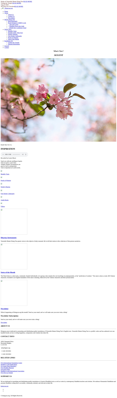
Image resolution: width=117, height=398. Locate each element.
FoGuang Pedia (5, 369)
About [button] (6, 13)
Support (6, 46)
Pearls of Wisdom (13, 37)
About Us (11, 14)
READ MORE (27, 1)
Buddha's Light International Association (12, 371)
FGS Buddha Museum (7, 368)
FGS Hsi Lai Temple (7, 373)
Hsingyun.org (8, 8)
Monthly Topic (12, 31)
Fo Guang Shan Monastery (8, 366)
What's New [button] (8, 29)
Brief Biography (12, 21)
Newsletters (11, 18)
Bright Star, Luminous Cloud (17, 28)
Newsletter (4, 309)
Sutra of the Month (13, 39)
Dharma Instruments (14, 44)
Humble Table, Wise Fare (15, 33)
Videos (3, 206)
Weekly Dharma (12, 34)
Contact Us (11, 16)
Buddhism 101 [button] (8, 41)
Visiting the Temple (13, 42)
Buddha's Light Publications (9, 364)
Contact (6, 47)
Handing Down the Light (16, 26)
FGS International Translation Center (11, 363)
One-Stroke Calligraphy (15, 36)
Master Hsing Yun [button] (9, 19)
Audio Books (5, 200)
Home (6, 11)
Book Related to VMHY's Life (17, 23)
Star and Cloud (13, 24)
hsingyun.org (4, 386)
